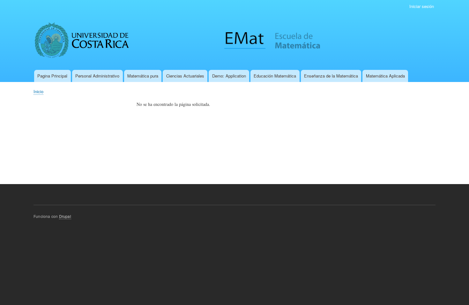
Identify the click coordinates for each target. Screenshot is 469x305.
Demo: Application (229, 76)
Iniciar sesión (421, 6)
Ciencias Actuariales (185, 76)
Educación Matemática (275, 76)
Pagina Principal (52, 76)
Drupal (65, 216)
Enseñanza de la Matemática (331, 76)
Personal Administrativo (97, 76)
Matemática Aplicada (385, 76)
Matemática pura (142, 76)
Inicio (38, 91)
